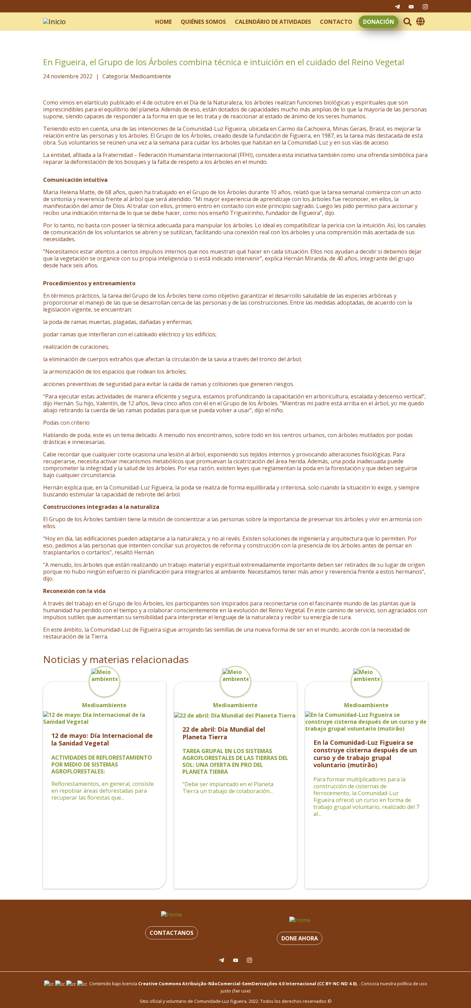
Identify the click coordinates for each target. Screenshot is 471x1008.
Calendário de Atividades (273, 22)
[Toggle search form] (407, 21)
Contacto (336, 22)
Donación (378, 22)
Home (163, 22)
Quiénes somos (203, 22)
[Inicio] (54, 22)
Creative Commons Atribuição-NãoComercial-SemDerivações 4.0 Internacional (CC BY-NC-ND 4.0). (248, 983)
